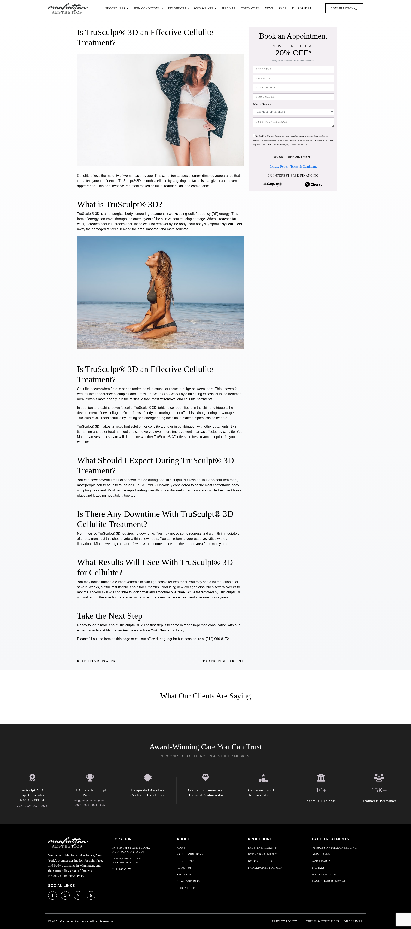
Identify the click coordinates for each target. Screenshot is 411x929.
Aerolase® (321, 854)
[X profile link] (78, 895)
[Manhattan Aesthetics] (68, 8)
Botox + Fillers (261, 861)
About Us (184, 867)
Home (181, 847)
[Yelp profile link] (91, 895)
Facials (318, 867)
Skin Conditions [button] (147, 8)
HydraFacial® (324, 874)
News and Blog (189, 881)
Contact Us (250, 8)
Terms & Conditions (303, 166)
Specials (228, 8)
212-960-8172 (122, 869)
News (269, 8)
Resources (186, 861)
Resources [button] (177, 8)
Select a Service (262, 104)
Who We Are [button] (204, 8)
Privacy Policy (279, 166)
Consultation (342, 8)
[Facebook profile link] (52, 895)
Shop (282, 8)
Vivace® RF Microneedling (334, 847)
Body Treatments (263, 854)
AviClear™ (321, 861)
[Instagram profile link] (65, 895)
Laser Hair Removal (329, 881)
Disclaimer (353, 921)
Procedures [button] (115, 8)
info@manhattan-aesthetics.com (127, 860)
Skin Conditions (190, 854)
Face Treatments (262, 847)
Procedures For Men (265, 867)
